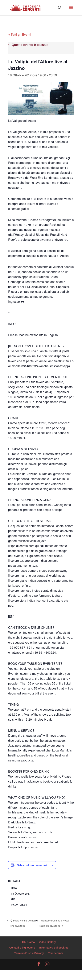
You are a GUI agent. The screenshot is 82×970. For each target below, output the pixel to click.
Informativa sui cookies (53, 947)
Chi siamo (28, 942)
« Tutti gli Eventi (19, 34)
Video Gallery (47, 942)
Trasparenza (56, 953)
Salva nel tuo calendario (32, 865)
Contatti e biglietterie (22, 947)
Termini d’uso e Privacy (29, 953)
